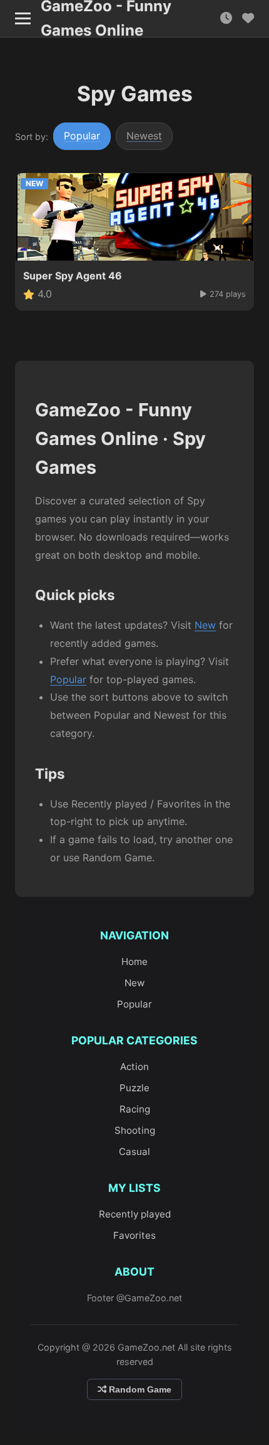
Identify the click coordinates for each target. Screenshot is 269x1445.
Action (134, 1066)
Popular (82, 135)
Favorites (134, 1235)
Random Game (138, 1389)
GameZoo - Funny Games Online (106, 18)
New (205, 625)
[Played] (226, 18)
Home (134, 962)
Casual (134, 1152)
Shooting (134, 1130)
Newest (144, 135)
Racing (134, 1109)
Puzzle (134, 1088)
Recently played (135, 1214)
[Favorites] (248, 18)
